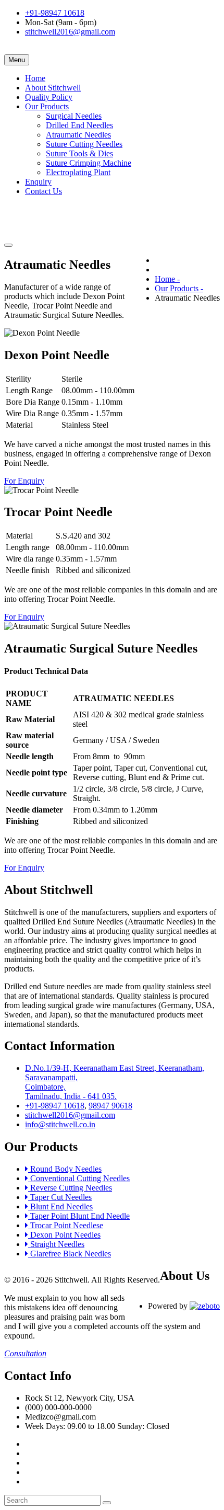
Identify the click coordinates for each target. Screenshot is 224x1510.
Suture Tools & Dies (79, 153)
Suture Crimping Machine (88, 162)
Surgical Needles (74, 115)
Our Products (47, 106)
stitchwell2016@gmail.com (70, 31)
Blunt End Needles (60, 1206)
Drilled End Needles (79, 125)
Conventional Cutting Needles (79, 1178)
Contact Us (43, 191)
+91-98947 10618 (54, 12)
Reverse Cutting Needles (70, 1187)
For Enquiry (24, 480)
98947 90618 (110, 1105)
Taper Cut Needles (60, 1197)
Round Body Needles (65, 1168)
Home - (167, 278)
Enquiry (38, 181)
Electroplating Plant (78, 172)
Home (35, 78)
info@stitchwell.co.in (60, 1124)
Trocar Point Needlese (65, 1225)
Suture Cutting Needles (84, 144)
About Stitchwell (53, 87)
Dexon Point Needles (64, 1234)
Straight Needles (56, 1244)
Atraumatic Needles (78, 134)
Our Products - (179, 288)
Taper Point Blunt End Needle (79, 1215)
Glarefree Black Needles (69, 1253)
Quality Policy (48, 97)
